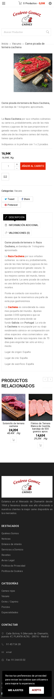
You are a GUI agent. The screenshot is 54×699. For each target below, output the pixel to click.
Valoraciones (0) (19, 233)
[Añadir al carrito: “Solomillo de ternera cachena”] (13, 440)
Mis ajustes (15, 690)
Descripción (16, 217)
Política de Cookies (12, 571)
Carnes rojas (8, 590)
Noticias (6, 538)
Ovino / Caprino (10, 601)
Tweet (11, 199)
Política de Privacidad (13, 565)
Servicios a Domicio (12, 549)
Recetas (6, 555)
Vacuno (16, 43)
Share (27, 199)
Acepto (36, 690)
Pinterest (13, 205)
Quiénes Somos (10, 533)
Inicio (5, 43)
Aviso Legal (8, 560)
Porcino (6, 607)
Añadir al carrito (33, 166)
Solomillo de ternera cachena (13, 425)
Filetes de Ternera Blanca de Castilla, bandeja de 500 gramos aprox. (40, 427)
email (9, 652)
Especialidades (10, 612)
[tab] (14, 217)
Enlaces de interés (12, 544)
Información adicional (23, 225)
